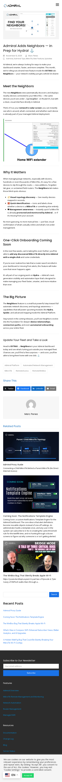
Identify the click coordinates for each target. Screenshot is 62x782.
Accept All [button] (28, 775)
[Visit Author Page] (31, 404)
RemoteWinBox (39, 370)
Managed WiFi (9, 715)
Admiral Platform (12, 365)
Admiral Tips (19, 58)
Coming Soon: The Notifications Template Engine (28, 516)
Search (54, 594)
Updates (48, 58)
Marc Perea (33, 55)
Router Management (12, 709)
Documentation (10, 732)
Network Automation (12, 702)
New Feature (38, 58)
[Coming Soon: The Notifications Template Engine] (31, 493)
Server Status (9, 751)
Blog (5, 745)
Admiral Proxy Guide (13, 464)
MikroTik (29, 58)
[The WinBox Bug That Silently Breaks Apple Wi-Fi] (31, 556)
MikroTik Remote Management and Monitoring (23, 696)
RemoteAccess (22, 370)
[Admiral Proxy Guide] (31, 446)
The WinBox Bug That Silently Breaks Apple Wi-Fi (27, 575)
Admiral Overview (11, 690)
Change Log (8, 738)
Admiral (9, 58)
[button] (57, 4)
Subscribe (31, 673)
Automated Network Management (38, 365)
